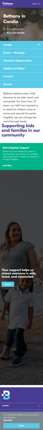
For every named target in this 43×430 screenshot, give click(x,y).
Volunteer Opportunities (17, 60)
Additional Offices (14, 68)
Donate (7, 84)
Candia (7, 44)
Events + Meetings (14, 52)
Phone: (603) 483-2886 (15, 33)
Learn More (7, 165)
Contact (8, 76)
